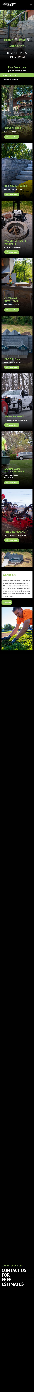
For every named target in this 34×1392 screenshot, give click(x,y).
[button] (31, 5)
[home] (15, 5)
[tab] (17, 75)
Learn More (7, 602)
